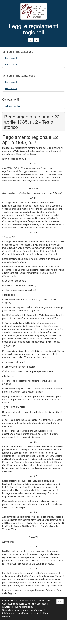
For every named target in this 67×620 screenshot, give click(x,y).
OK (60, 601)
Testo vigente (11, 58)
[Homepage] (33, 11)
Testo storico (11, 64)
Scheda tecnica (12, 105)
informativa (26, 609)
